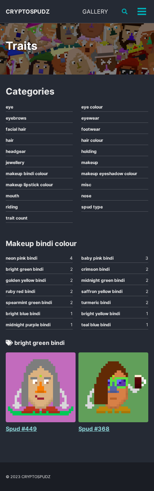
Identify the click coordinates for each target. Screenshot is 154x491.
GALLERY (95, 11)
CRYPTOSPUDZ (28, 11)
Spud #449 (21, 428)
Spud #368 (94, 428)
